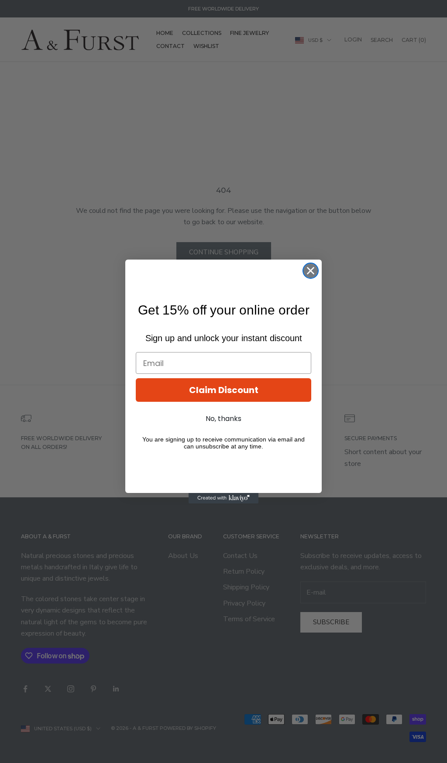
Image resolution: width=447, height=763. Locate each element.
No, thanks (223, 419)
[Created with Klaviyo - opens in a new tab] (223, 498)
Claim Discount (223, 390)
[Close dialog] (310, 270)
